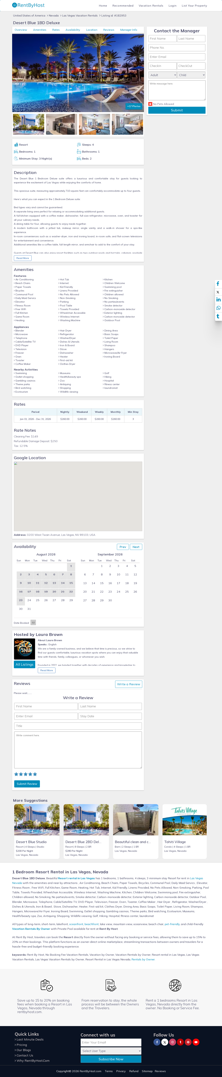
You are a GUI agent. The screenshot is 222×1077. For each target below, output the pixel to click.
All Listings (24, 664)
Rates (56, 29)
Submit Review (27, 784)
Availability (73, 29)
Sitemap (147, 1071)
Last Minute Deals (30, 1039)
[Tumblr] (180, 1042)
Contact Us (24, 1055)
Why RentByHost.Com (32, 1061)
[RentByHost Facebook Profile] (156, 1042)
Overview (21, 29)
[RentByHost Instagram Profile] (172, 1042)
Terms (109, 1071)
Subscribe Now (111, 1059)
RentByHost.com (90, 1071)
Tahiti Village (175, 842)
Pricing (21, 1045)
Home (103, 5)
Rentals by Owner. (143, 959)
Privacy (121, 1071)
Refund (133, 1071)
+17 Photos (133, 106)
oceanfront (76, 924)
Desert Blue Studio (31, 842)
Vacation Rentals (151, 5)
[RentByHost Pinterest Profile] (188, 1042)
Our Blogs (23, 1050)
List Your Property (194, 5)
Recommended (123, 5)
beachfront (91, 924)
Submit (177, 110)
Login (173, 5)
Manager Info (128, 29)
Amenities (39, 29)
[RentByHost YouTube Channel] (196, 1042)
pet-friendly (172, 924)
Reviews (108, 29)
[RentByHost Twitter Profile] (164, 1042)
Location (91, 29)
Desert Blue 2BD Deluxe (85, 842)
